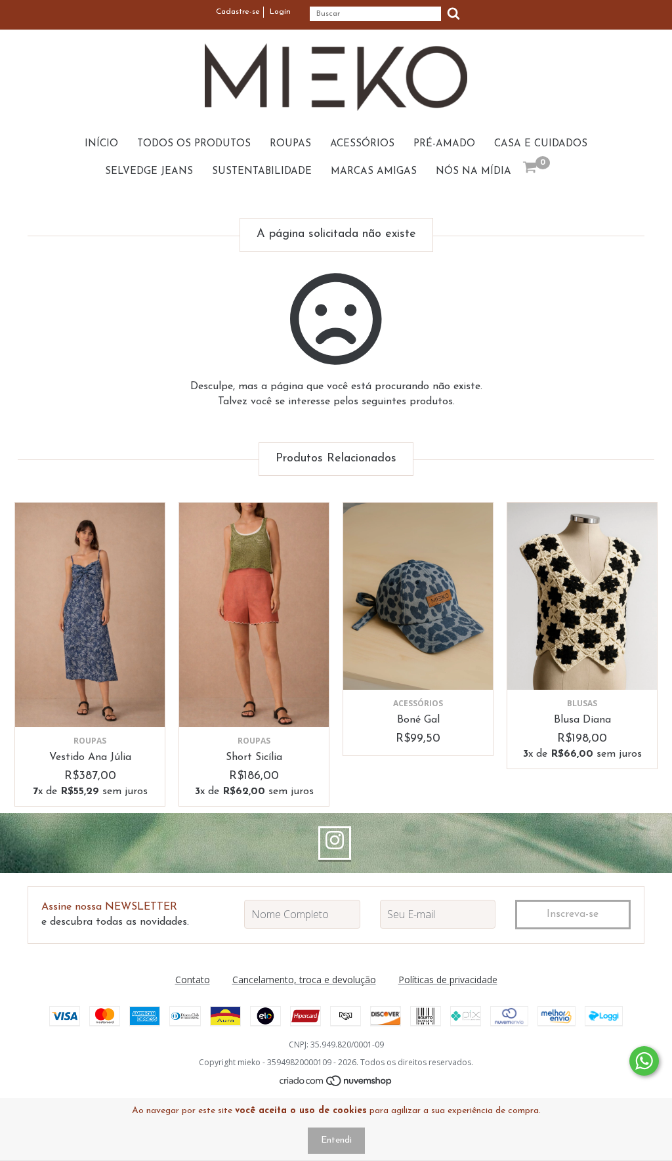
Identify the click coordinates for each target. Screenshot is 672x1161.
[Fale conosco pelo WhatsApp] (644, 1061)
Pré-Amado (444, 144)
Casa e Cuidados (540, 144)
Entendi (336, 1140)
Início (101, 144)
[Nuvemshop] (336, 1084)
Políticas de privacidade (447, 979)
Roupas (290, 144)
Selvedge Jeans (149, 172)
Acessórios (362, 144)
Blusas (582, 703)
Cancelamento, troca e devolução (304, 979)
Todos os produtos (194, 144)
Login (280, 12)
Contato (192, 979)
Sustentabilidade (262, 172)
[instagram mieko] (334, 843)
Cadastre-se (238, 12)
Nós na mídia (473, 172)
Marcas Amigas (374, 172)
